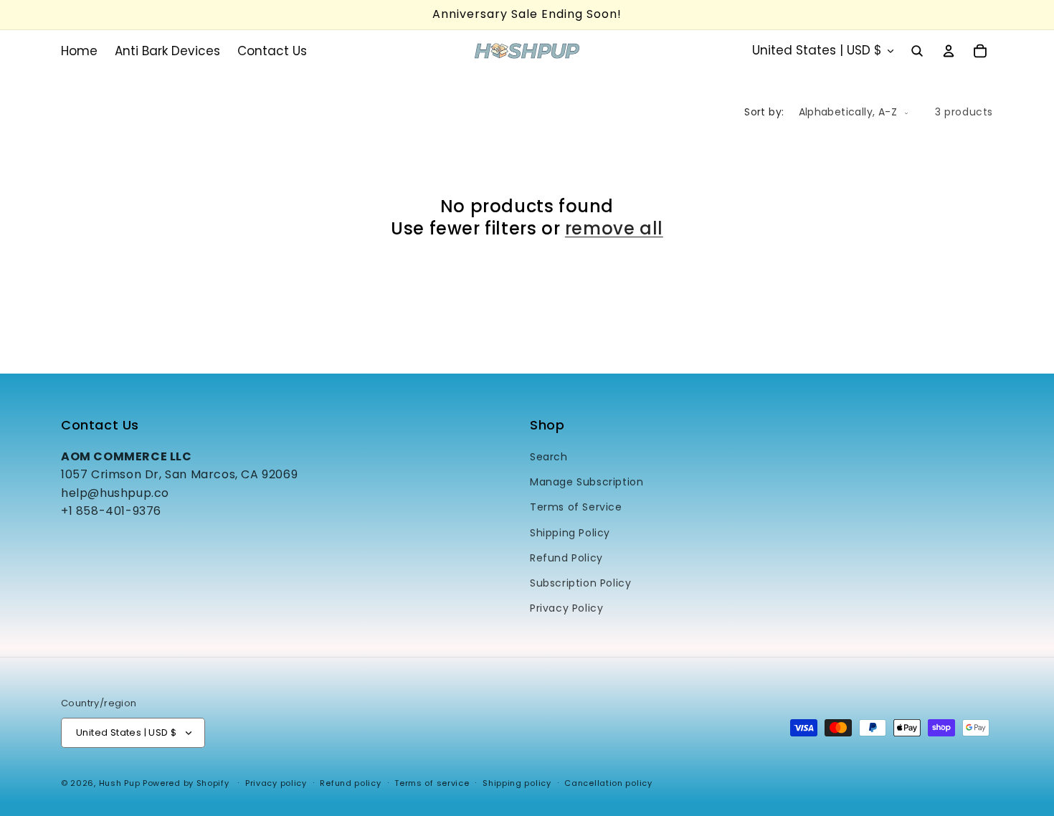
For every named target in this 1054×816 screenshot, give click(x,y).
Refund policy (350, 783)
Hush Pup (120, 783)
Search (549, 457)
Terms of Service (576, 507)
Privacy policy (276, 783)
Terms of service (431, 783)
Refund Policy (566, 558)
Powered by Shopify (186, 783)
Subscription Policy (580, 583)
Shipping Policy (570, 533)
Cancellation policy (608, 783)
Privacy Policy (566, 608)
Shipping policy (517, 783)
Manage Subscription (586, 482)
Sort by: (764, 112)
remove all (614, 228)
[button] (917, 51)
